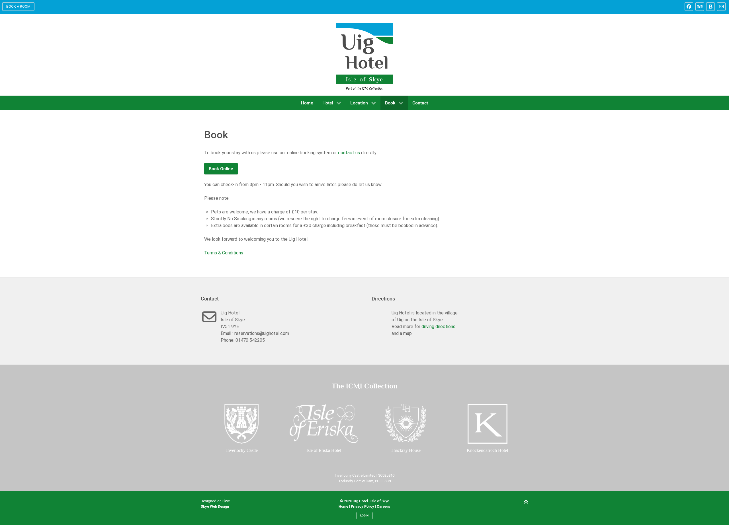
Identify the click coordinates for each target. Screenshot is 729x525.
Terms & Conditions (223, 253)
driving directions (438, 326)
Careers (383, 506)
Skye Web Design (215, 506)
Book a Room (18, 6)
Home (343, 506)
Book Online (221, 168)
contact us (349, 152)
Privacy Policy (362, 506)
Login (364, 515)
